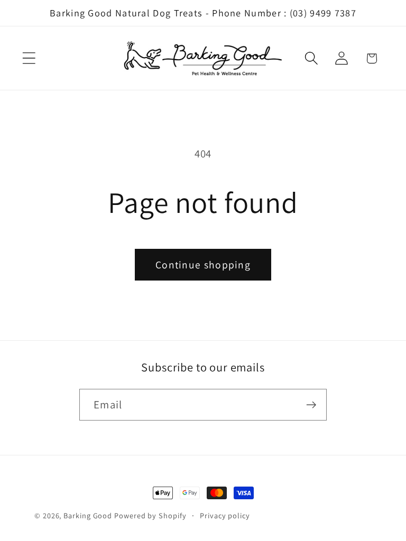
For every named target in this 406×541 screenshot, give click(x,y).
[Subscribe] (311, 405)
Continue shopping (203, 265)
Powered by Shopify (150, 515)
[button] (29, 58)
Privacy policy (225, 515)
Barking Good (87, 515)
